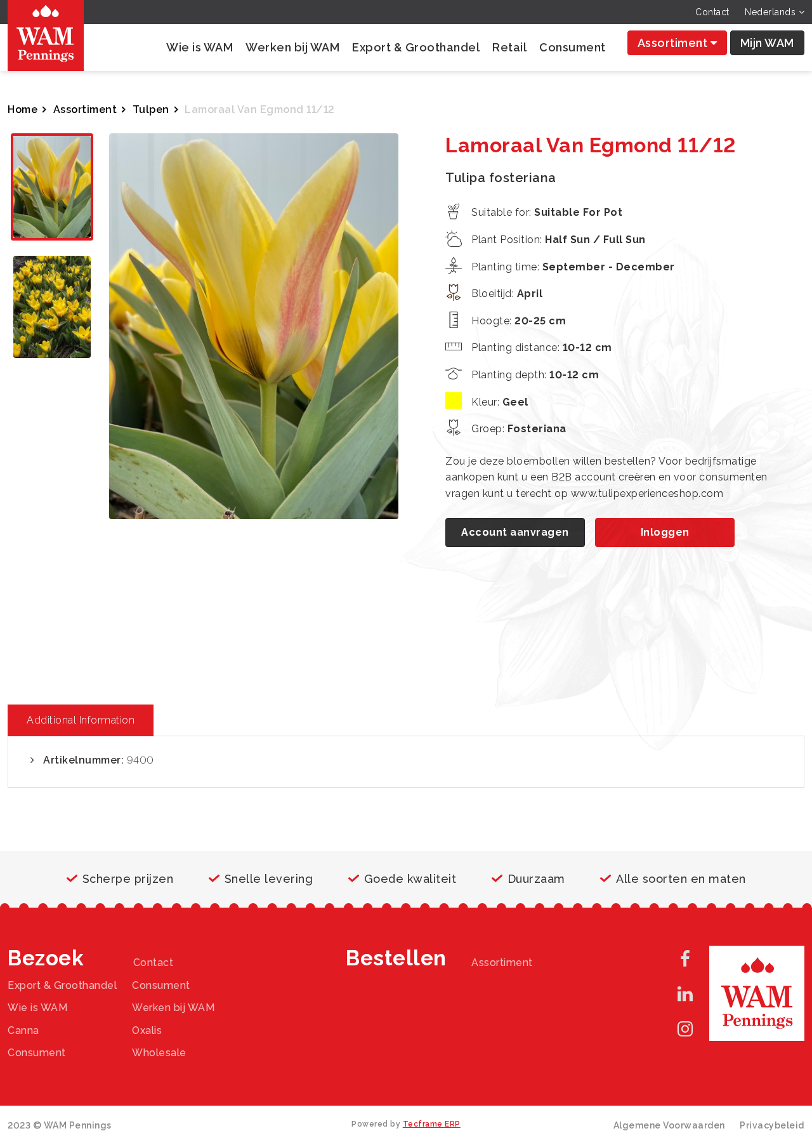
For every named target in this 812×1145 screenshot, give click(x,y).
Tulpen (151, 109)
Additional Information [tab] (80, 720)
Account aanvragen (515, 532)
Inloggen (665, 532)
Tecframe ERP (432, 1124)
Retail (509, 47)
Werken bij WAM (292, 47)
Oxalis (147, 1030)
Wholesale (159, 1053)
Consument (572, 47)
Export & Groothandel (416, 47)
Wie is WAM (199, 47)
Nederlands (772, 12)
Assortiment (674, 43)
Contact (712, 12)
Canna (23, 1030)
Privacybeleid (772, 1125)
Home (22, 109)
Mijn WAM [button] (767, 43)
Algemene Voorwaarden (669, 1125)
